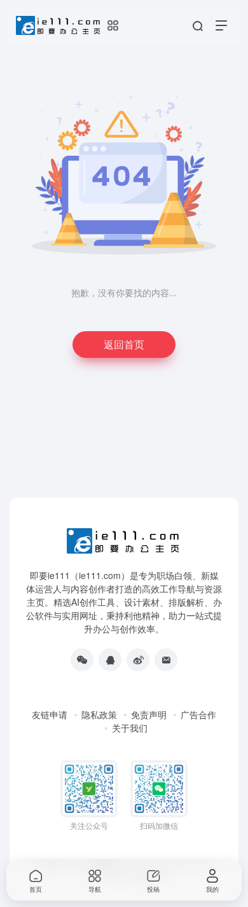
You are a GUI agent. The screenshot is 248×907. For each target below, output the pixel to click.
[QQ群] (110, 659)
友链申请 (49, 714)
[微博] (138, 659)
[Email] (166, 659)
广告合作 (198, 714)
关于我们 (130, 727)
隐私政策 (99, 714)
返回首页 (124, 344)
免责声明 (149, 714)
